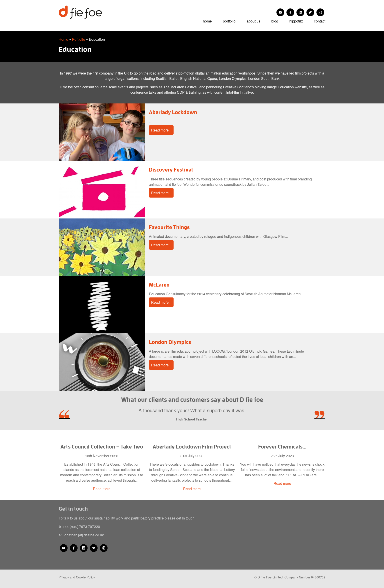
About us (253, 21)
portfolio (229, 21)
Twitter (310, 12)
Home (207, 21)
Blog (274, 21)
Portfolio (78, 39)
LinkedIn (300, 12)
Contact (319, 21)
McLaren (159, 284)
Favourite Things (169, 227)
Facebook (290, 12)
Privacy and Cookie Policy (77, 577)
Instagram (320, 12)
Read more (101, 488)
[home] (90, 12)
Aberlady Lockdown (173, 112)
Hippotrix (296, 21)
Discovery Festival (171, 169)
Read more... (161, 130)
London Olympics (170, 342)
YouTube (280, 12)
